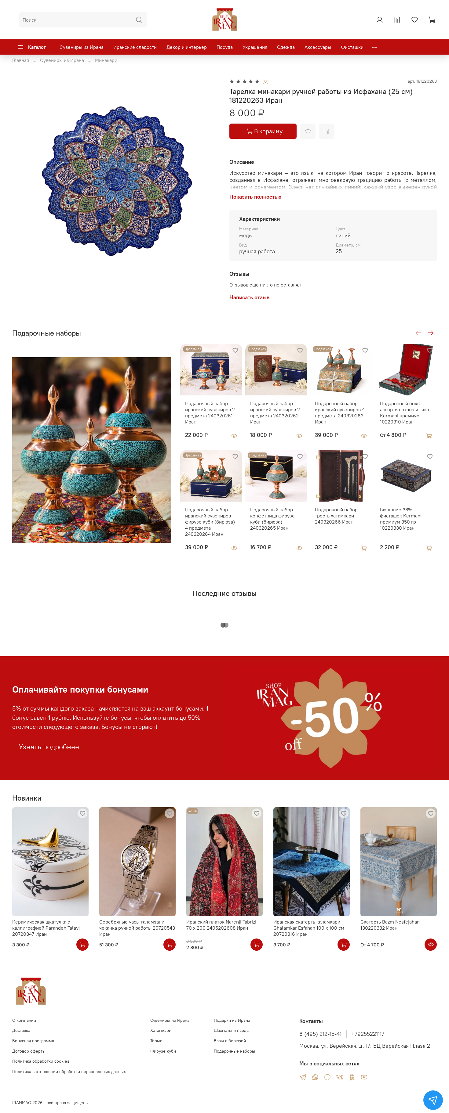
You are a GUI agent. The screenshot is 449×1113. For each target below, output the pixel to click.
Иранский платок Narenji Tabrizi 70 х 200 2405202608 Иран (221, 925)
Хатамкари (160, 1030)
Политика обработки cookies (40, 1061)
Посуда (225, 47)
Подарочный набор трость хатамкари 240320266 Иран (336, 515)
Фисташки (352, 47)
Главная (20, 60)
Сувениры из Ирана (82, 47)
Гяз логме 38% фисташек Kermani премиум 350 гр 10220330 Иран (401, 518)
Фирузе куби (163, 1051)
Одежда (286, 47)
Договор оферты (29, 1051)
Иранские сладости (135, 47)
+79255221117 (367, 1034)
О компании (24, 1020)
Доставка (21, 1030)
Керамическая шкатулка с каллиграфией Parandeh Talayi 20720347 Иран (46, 928)
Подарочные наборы (234, 1051)
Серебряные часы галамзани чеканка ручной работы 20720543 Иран (137, 928)
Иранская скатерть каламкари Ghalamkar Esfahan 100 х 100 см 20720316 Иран (308, 928)
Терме (156, 1040)
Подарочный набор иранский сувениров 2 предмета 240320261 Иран (210, 412)
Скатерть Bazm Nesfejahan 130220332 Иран (390, 925)
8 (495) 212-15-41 (320, 1034)
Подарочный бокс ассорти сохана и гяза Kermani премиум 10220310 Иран (404, 412)
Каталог (37, 47)
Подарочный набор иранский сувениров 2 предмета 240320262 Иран (275, 412)
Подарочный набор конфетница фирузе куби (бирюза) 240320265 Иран (272, 518)
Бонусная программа (33, 1040)
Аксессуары (318, 47)
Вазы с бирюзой (230, 1040)
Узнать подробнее (49, 746)
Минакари (106, 60)
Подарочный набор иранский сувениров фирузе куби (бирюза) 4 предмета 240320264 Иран (210, 521)
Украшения (255, 47)
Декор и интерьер (186, 47)
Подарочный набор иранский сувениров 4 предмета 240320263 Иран (340, 412)
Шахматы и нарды (232, 1030)
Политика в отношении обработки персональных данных (69, 1071)
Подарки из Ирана (232, 1020)
